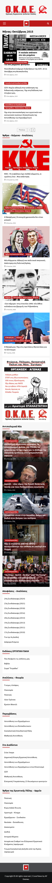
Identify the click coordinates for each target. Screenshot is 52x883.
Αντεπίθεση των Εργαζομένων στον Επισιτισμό (24, 767)
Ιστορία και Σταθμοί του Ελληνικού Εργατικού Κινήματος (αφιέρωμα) (23, 842)
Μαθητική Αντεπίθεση (13, 736)
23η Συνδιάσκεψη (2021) (14, 603)
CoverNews (37, 876)
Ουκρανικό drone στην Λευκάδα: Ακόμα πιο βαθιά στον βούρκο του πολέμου (24, 517)
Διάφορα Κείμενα (11, 642)
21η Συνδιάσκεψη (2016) (14, 613)
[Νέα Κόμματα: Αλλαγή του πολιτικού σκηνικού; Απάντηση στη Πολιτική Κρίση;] (26, 241)
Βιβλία (7, 663)
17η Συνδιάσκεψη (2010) (14, 632)
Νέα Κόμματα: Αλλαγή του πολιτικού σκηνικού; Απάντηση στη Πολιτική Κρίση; (24, 261)
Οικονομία (8, 690)
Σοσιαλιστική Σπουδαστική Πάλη (16, 63)
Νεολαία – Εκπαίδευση (13, 822)
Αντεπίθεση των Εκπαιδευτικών (17, 726)
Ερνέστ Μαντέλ (10, 704)
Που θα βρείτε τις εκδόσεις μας (17, 659)
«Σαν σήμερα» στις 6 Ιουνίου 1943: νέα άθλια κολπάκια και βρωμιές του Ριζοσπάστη (23, 305)
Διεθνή (7, 832)
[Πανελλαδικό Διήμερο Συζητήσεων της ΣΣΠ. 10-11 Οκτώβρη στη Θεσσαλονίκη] (26, 50)
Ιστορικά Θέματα (11, 837)
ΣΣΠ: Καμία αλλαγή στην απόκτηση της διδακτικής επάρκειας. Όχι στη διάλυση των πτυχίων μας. (23, 90)
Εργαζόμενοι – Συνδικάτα (14, 817)
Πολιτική (7, 695)
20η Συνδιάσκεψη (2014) (14, 618)
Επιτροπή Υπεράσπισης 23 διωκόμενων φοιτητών (25, 781)
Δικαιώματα (9, 827)
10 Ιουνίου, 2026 (11, 310)
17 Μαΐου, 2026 (10, 490)
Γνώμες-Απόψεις (11, 685)
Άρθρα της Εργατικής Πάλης (14, 208)
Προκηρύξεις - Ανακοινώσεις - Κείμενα (17, 108)
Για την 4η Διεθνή (11, 637)
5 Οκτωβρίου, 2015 (12, 75)
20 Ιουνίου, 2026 (11, 266)
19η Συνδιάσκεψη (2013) (14, 623)
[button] (4, 23)
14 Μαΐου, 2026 (10, 521)
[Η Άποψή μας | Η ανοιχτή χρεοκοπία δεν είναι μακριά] (26, 198)
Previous (22, 130)
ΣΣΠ (6, 772)
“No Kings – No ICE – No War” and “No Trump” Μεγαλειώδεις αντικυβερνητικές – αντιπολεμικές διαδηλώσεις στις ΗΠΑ (25, 578)
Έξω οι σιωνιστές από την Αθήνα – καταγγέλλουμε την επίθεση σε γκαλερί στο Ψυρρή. (25, 546)
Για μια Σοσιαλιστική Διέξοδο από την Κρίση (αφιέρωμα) (22, 850)
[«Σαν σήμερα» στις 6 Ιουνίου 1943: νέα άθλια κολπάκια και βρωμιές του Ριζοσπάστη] (26, 285)
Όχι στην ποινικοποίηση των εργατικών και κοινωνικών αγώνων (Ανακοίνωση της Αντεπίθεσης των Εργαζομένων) (23, 115)
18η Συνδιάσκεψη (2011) (14, 627)
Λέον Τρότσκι (9, 700)
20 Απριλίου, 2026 (11, 553)
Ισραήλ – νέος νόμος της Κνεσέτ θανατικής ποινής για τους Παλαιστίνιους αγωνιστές (24, 485)
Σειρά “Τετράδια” (11, 668)
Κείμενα (8, 168)
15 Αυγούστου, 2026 (12, 180)
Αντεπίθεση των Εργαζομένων (15, 105)
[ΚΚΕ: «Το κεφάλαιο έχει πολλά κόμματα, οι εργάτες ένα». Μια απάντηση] (26, 155)
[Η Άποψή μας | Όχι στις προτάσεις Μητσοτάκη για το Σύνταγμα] (26, 328)
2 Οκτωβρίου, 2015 (12, 121)
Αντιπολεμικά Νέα (11, 441)
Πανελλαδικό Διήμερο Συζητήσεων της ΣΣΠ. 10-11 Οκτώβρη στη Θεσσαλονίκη (25, 70)
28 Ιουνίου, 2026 (11, 223)
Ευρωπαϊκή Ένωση (12, 808)
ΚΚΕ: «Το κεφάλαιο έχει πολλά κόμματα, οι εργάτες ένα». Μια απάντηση (22, 175)
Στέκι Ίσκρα (9, 752)
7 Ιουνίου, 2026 (10, 353)
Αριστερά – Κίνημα (12, 812)
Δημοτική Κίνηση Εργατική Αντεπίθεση (20, 757)
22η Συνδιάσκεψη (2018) (14, 608)
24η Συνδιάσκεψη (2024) (14, 599)
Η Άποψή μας (30, 208)
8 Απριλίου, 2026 (11, 584)
